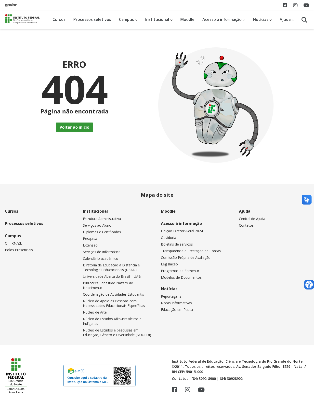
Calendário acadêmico (100, 258)
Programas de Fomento (180, 270)
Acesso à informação (222, 19)
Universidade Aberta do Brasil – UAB (112, 276)
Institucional (157, 19)
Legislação (169, 264)
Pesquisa (90, 238)
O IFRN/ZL (13, 243)
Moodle (187, 19)
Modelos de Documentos (181, 277)
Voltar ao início (74, 127)
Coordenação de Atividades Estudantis (113, 294)
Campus (127, 19)
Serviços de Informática (101, 251)
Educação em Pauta (177, 309)
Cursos (58, 19)
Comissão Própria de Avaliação (185, 257)
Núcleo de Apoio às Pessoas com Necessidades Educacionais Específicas (114, 303)
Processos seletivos (92, 19)
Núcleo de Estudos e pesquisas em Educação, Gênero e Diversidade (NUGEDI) (117, 332)
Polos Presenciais (19, 250)
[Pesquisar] (304, 19)
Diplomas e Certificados (102, 232)
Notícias (261, 19)
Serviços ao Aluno (97, 225)
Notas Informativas (176, 303)
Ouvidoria (168, 237)
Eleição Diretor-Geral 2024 (182, 231)
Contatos (246, 225)
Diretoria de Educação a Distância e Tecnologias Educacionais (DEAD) (111, 267)
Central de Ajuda (252, 218)
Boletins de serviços (177, 244)
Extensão (90, 245)
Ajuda (286, 19)
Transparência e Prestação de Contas (191, 250)
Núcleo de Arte (95, 312)
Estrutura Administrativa (102, 218)
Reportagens (171, 296)
